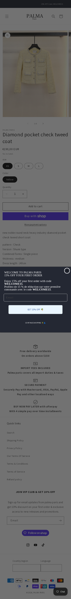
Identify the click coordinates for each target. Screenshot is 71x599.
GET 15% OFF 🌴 (35, 309)
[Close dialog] (67, 270)
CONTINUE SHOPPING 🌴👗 (35, 323)
